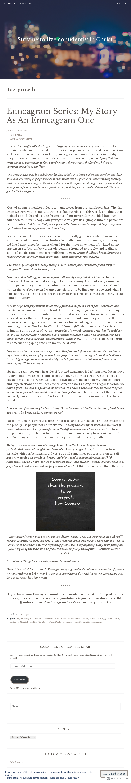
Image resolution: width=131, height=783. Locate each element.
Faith (92, 618)
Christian (35, 618)
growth (108, 618)
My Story (43, 622)
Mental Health (28, 622)
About (122, 3)
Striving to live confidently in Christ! (65, 39)
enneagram (63, 618)
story (75, 622)
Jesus (9, 622)
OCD (51, 622)
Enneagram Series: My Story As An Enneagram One (62, 116)
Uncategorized (26, 614)
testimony (96, 622)
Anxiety (24, 618)
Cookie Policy (72, 778)
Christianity (49, 618)
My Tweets (16, 762)
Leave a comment (20, 139)
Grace (100, 618)
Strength (84, 622)
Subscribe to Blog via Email (65, 646)
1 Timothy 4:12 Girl (18, 3)
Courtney (15, 135)
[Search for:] (65, 706)
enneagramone (79, 618)
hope (116, 618)
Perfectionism (63, 622)
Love (16, 622)
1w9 (17, 618)
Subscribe (19, 679)
